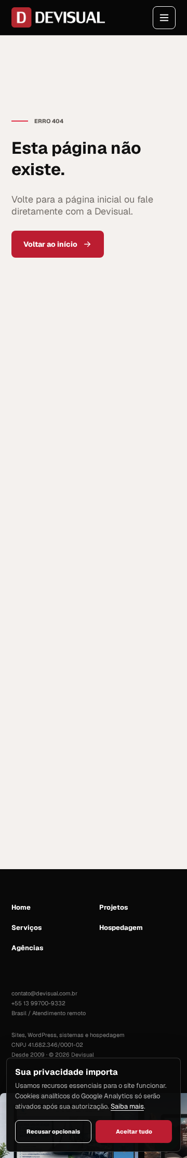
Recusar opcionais (53, 1131)
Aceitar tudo (134, 1131)
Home (21, 907)
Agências (27, 947)
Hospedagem (121, 927)
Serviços (26, 927)
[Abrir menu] (164, 17)
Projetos (113, 907)
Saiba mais (127, 1106)
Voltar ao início (50, 244)
